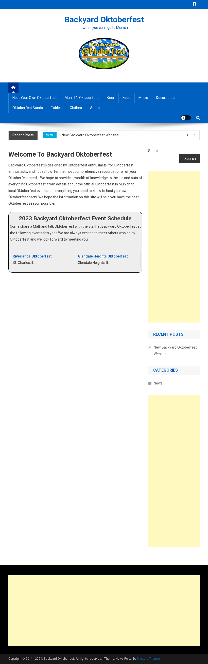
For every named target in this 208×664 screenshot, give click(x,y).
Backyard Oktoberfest (104, 19)
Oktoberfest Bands (27, 108)
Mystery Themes (149, 658)
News (50, 135)
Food (126, 98)
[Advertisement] (174, 247)
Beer (110, 98)
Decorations (165, 98)
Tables (56, 108)
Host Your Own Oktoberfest (34, 98)
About (95, 108)
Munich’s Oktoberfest (82, 98)
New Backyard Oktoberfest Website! (90, 135)
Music (143, 98)
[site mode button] (186, 117)
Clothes (76, 108)
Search (154, 151)
